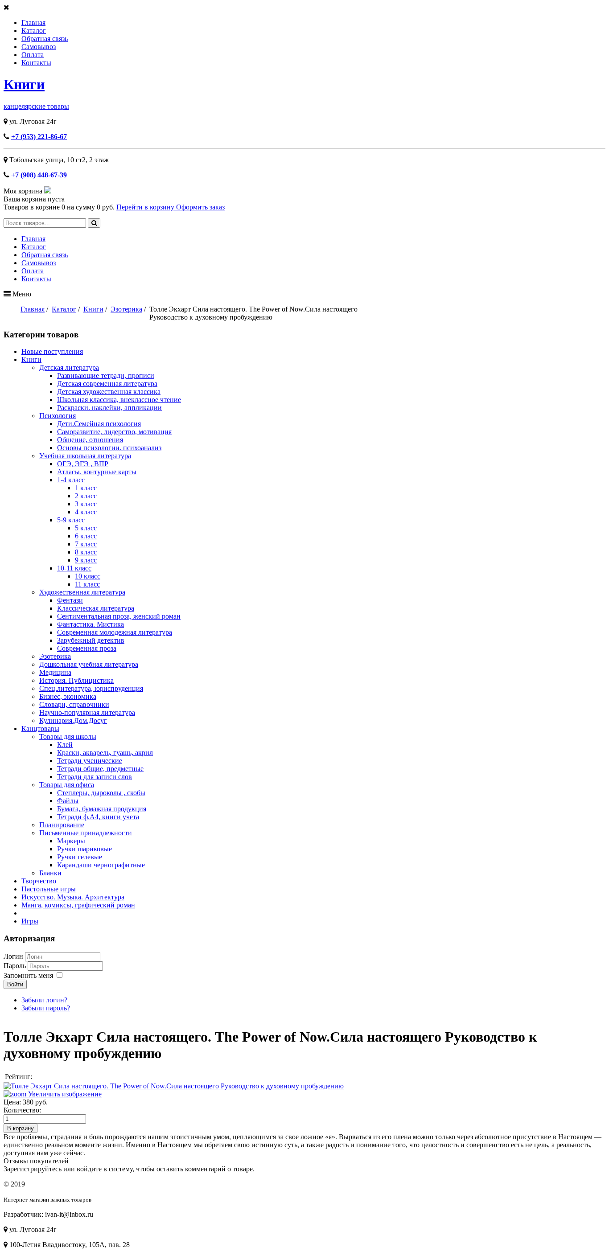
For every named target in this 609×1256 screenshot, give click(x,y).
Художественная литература (82, 592)
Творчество (38, 881)
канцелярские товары (36, 106)
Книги (24, 84)
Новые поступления (52, 351)
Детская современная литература (107, 383)
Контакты (36, 62)
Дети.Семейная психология (99, 423)
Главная (33, 22)
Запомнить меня (28, 975)
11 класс (87, 584)
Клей (65, 744)
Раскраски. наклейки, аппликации (109, 407)
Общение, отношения (90, 439)
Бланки (50, 873)
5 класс (86, 528)
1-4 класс (71, 480)
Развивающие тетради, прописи (105, 375)
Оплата (32, 54)
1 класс (86, 488)
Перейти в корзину (146, 207)
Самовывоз (38, 46)
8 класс (86, 552)
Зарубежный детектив (90, 640)
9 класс (86, 560)
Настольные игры (48, 889)
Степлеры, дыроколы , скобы (101, 792)
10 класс (87, 576)
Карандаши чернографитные (101, 865)
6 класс (86, 536)
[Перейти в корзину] (47, 191)
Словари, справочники (74, 704)
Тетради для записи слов (94, 776)
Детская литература (69, 367)
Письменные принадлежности (85, 833)
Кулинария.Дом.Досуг (73, 720)
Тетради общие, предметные (100, 768)
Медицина (55, 672)
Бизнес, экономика (67, 696)
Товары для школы (67, 736)
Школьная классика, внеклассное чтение (119, 399)
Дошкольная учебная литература (88, 664)
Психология (57, 415)
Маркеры (71, 841)
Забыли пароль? (45, 1008)
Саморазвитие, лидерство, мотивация (114, 431)
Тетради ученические (89, 760)
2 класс (86, 496)
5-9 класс (71, 520)
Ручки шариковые (84, 849)
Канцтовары (40, 728)
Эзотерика (55, 656)
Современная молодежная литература (114, 632)
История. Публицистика (76, 680)
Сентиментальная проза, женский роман (119, 616)
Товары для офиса (66, 784)
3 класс (86, 504)
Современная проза (86, 648)
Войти (15, 984)
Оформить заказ (200, 207)
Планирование (61, 825)
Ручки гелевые (79, 857)
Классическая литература (95, 608)
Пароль (16, 965)
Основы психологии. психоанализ (109, 448)
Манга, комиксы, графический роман (78, 905)
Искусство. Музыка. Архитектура (72, 897)
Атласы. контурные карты (96, 472)
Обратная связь (44, 38)
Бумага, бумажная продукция (101, 809)
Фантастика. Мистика (90, 624)
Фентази (70, 600)
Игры (29, 921)
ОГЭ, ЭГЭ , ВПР (82, 464)
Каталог (33, 30)
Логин (13, 956)
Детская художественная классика (108, 391)
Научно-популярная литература (87, 712)
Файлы (67, 800)
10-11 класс (74, 568)
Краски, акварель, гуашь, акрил (105, 752)
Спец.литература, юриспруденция (91, 688)
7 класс (86, 544)
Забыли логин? (44, 1000)
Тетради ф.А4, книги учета (98, 817)
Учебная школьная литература (85, 456)
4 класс (86, 512)
